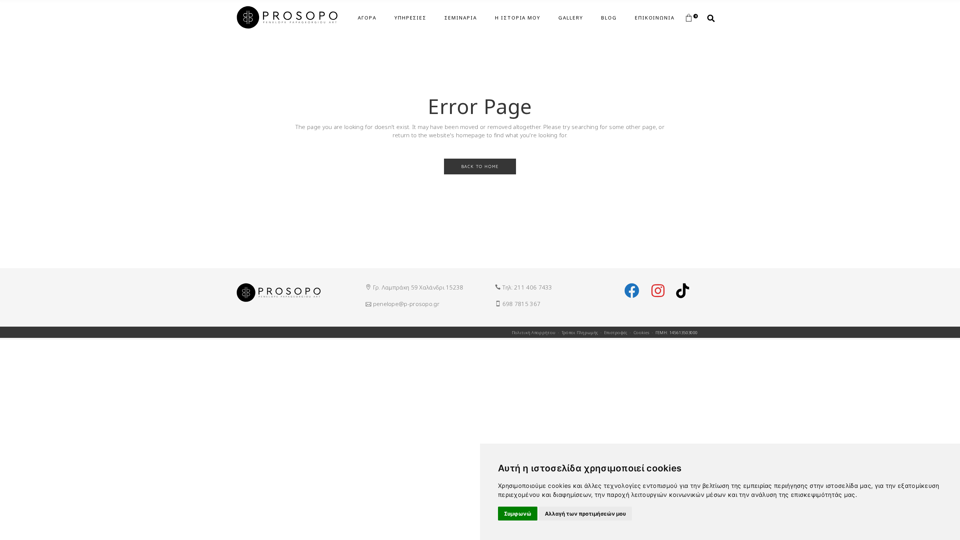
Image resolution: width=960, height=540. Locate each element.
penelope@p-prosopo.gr (406, 304)
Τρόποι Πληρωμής (580, 332)
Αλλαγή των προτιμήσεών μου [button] (585, 513)
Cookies (641, 332)
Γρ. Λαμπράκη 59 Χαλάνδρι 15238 (418, 287)
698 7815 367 (521, 304)
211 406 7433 (533, 287)
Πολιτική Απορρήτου (533, 332)
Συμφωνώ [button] (517, 513)
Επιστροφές (615, 332)
